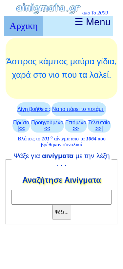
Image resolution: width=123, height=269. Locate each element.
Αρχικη (24, 25)
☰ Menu (92, 21)
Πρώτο (21, 125)
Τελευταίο (99, 125)
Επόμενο (75, 125)
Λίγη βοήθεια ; (33, 109)
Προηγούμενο (47, 125)
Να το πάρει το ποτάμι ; (79, 109)
